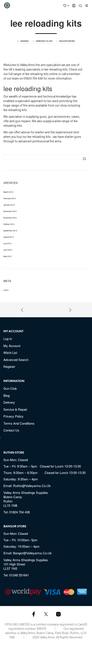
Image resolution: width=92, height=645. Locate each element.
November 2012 (10, 218)
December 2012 (10, 211)
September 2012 (10, 230)
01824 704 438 (19, 512)
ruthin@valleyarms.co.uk (32, 485)
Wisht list (10, 352)
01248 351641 (19, 575)
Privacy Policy (13, 416)
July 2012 (7, 243)
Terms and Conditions (18, 423)
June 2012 (7, 250)
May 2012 (7, 256)
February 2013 (9, 198)
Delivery (9, 402)
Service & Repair (15, 409)
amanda (24, 41)
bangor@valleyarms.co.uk (32, 553)
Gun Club (10, 388)
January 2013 (9, 205)
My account (11, 345)
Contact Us (11, 430)
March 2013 (8, 192)
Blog (6, 395)
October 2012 (9, 224)
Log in (6, 290)
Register (9, 366)
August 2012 (8, 237)
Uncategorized (67, 41)
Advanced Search (15, 359)
